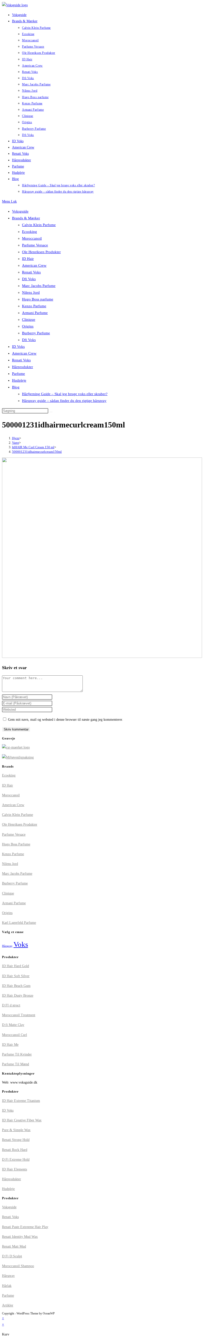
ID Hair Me (10, 1045)
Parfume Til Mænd (15, 1064)
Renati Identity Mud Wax (20, 1237)
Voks (21, 944)
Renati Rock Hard (14, 1150)
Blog (16, 387)
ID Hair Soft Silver (16, 976)
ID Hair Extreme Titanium (21, 1101)
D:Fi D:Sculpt (12, 1256)
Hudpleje (19, 380)
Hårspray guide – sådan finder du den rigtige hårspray (64, 401)
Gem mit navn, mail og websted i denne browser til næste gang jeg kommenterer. (65, 719)
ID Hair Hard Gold (15, 966)
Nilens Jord (31, 292)
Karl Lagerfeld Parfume (19, 923)
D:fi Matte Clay (13, 1025)
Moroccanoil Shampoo (18, 1266)
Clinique (28, 320)
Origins (28, 326)
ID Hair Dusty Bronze (17, 995)
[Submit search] (51, 411)
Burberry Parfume (36, 333)
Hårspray (7, 946)
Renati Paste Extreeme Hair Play (25, 1227)
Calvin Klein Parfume (39, 225)
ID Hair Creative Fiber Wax (22, 1120)
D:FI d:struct (11, 1005)
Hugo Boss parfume (37, 299)
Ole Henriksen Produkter (41, 252)
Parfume (18, 374)
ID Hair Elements (14, 1169)
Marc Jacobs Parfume (39, 286)
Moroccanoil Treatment (18, 1015)
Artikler (7, 1305)
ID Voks (18, 347)
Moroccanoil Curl (14, 1035)
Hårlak (7, 1286)
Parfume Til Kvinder (17, 1054)
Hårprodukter (22, 367)
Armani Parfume (35, 313)
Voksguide (20, 211)
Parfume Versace (35, 245)
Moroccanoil (32, 238)
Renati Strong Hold (16, 1140)
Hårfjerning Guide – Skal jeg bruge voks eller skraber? (65, 394)
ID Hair (28, 259)
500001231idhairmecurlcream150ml (37, 452)
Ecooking (29, 232)
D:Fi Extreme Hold (16, 1159)
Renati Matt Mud (14, 1246)
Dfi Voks (29, 279)
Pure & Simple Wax (16, 1130)
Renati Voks (31, 272)
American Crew (34, 265)
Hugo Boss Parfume (16, 844)
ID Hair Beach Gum (16, 986)
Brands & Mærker (26, 218)
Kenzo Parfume (34, 306)
